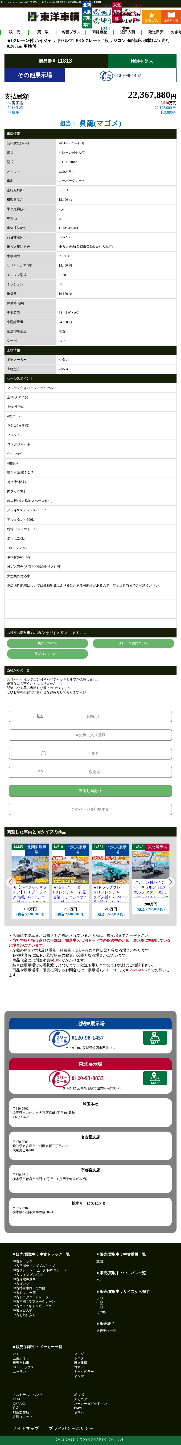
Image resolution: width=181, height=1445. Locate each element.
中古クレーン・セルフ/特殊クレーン (39, 1270)
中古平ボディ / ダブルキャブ (34, 1266)
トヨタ (79, 1358)
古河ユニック (23, 1417)
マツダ (79, 1354)
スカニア (80, 1399)
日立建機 (80, 1363)
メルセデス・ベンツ (27, 1395)
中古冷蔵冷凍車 (24, 1279)
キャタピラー (84, 1371)
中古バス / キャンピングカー (34, 1306)
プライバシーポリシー (71, 1428)
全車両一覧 (171, 20)
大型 (99, 1298)
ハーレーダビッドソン (90, 1403)
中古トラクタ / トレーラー (32, 1297)
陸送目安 (156, 32)
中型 (99, 1303)
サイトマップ (26, 1428)
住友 (16, 1408)
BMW (78, 1408)
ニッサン (19, 1371)
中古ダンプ (21, 1283)
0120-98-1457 (127, 75)
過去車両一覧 (106, 1330)
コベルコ (19, 1403)
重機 (99, 1261)
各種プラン (71, 32)
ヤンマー (80, 1376)
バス (99, 1280)
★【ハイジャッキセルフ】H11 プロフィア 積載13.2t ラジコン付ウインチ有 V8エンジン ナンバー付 (30, 897)
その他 (101, 1312)
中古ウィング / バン (27, 1275)
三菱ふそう (21, 1358)
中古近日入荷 (23, 1310)
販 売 (14, 32)
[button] (11, 882)
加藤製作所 (21, 1412)
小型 (99, 1307)
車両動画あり (90, 791)
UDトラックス (23, 1367)
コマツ (79, 1367)
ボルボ (79, 1395)
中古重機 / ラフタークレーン (34, 1301)
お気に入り (151, 20)
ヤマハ (79, 1412)
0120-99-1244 (105, 21)
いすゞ (18, 1354)
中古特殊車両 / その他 (29, 1288)
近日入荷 (127, 32)
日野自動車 (21, 1363)
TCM (16, 1399)
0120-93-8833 (135, 12)
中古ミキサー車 (24, 1292)
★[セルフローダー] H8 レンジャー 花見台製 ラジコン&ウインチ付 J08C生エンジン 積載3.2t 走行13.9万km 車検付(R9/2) (70, 902)
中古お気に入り (24, 1315)
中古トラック (23, 1261)
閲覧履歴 (99, 32)
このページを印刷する (90, 809)
